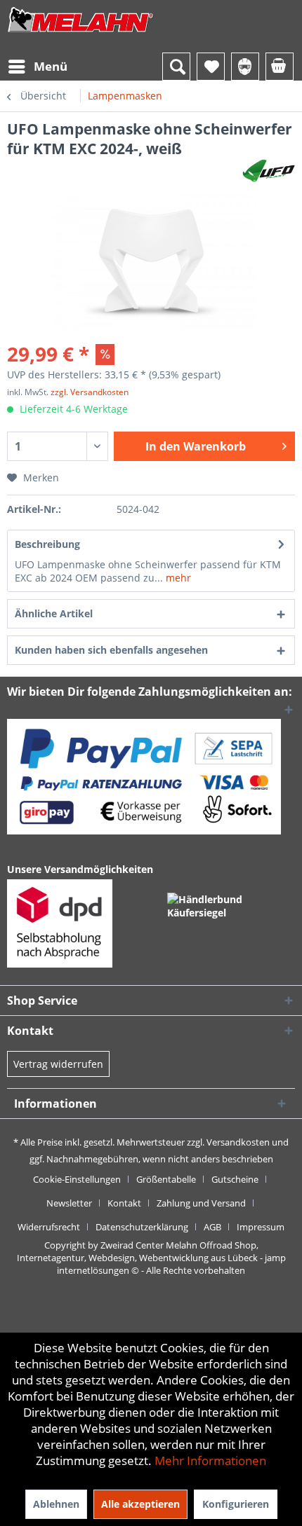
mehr (177, 577)
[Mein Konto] (245, 67)
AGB (212, 1227)
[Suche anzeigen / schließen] (176, 67)
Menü (50, 66)
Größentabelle (166, 1179)
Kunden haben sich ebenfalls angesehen (111, 650)
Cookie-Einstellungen (77, 1179)
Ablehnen (56, 1504)
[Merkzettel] (211, 67)
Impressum (260, 1227)
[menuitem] (37, 67)
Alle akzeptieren (140, 1504)
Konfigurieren (235, 1504)
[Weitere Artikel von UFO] (268, 170)
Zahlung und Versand (201, 1203)
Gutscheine (234, 1179)
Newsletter (69, 1203)
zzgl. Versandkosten (90, 392)
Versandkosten (238, 1142)
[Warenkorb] (279, 67)
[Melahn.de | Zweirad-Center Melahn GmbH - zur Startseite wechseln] (81, 33)
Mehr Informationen (210, 1460)
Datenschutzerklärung (142, 1227)
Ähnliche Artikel (54, 613)
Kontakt (124, 1203)
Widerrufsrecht (49, 1227)
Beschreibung (47, 544)
